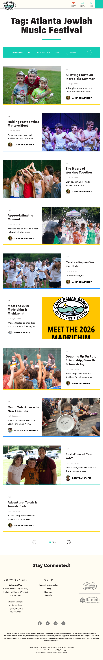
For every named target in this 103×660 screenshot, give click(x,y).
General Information (48, 585)
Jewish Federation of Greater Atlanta (33, 638)
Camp (48, 588)
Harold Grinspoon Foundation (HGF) (72, 638)
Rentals (48, 595)
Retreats (48, 591)
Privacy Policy (62, 652)
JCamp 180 (52, 638)
